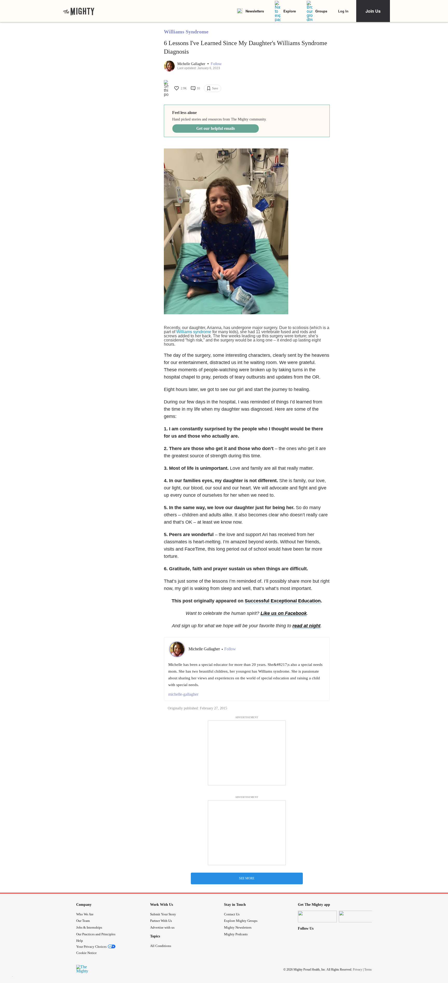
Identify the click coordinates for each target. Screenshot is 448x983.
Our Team (83, 921)
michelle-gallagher (183, 694)
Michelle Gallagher (191, 64)
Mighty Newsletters (237, 927)
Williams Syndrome (186, 31)
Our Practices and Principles (95, 934)
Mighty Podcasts (236, 934)
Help (79, 941)
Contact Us (232, 914)
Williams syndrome (193, 332)
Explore (289, 11)
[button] (216, 64)
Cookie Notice (86, 953)
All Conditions (160, 946)
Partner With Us (161, 921)
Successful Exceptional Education (283, 600)
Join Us (373, 11)
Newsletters (255, 11)
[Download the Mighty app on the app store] (317, 916)
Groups (321, 11)
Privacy (357, 969)
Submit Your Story (163, 914)
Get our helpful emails (215, 128)
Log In (343, 11)
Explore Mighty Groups (240, 921)
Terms (368, 969)
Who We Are (85, 914)
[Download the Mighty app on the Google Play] (358, 916)
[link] (78, 11)
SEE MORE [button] (246, 878)
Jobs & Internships (89, 927)
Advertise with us (162, 927)
